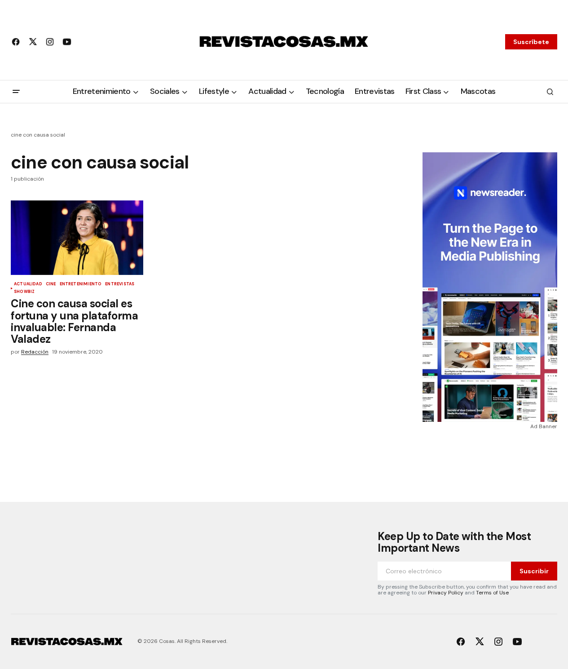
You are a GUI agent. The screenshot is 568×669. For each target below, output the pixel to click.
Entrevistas (119, 284)
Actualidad (28, 284)
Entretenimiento (81, 284)
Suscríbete (531, 42)
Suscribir (534, 571)
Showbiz (24, 292)
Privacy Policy (445, 592)
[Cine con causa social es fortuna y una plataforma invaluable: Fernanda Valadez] (77, 237)
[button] (16, 91)
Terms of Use (492, 592)
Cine (51, 284)
